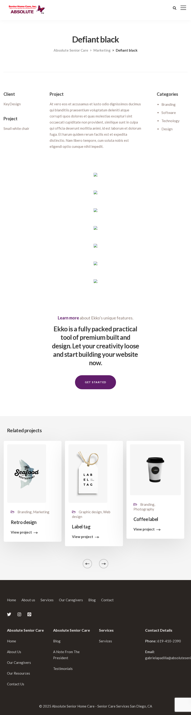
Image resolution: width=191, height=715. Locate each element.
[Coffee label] (155, 469)
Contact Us (15, 684)
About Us (14, 652)
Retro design (24, 522)
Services (47, 600)
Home (11, 600)
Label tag (81, 526)
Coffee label (145, 519)
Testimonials (63, 668)
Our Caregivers (71, 600)
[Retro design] (26, 473)
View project (21, 532)
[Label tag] (87, 473)
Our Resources (18, 673)
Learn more (68, 317)
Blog (92, 600)
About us (28, 600)
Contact (107, 600)
